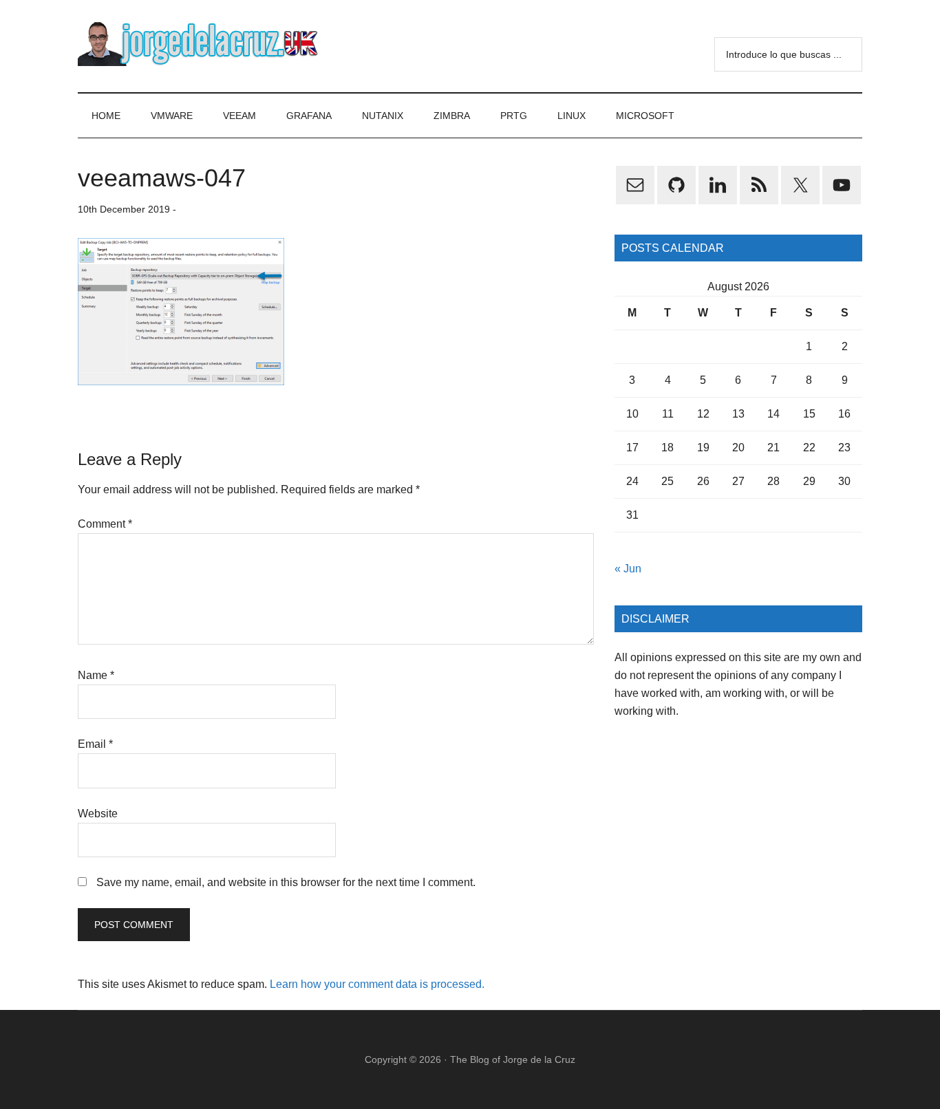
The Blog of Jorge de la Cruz (512, 1059)
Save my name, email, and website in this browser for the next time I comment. (286, 882)
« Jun (628, 568)
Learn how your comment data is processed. (377, 984)
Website (98, 813)
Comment (105, 524)
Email (95, 744)
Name (96, 675)
